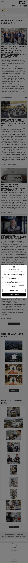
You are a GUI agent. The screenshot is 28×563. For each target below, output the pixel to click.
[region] (14, 281)
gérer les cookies (14, 290)
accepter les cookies (14, 294)
